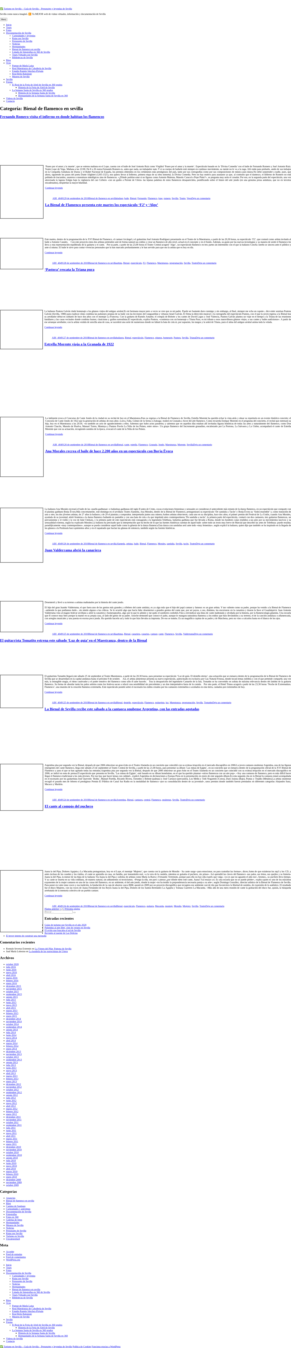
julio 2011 (11, 1128)
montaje (169, 906)
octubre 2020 (12, 964)
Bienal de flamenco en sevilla (26, 49)
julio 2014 (11, 1032)
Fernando (142, 198)
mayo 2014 (11, 1038)
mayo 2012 (11, 1103)
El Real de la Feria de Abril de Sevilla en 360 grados (37, 84)
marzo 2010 (11, 1171)
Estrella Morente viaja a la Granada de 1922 (79, 344)
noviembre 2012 (14, 1087)
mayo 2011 (11, 1133)
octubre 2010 (12, 1152)
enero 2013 (11, 1081)
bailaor (120, 198)
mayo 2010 (11, 1166)
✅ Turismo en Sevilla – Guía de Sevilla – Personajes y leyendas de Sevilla (36, 8)
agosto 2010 (12, 1158)
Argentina (121, 800)
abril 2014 (11, 1040)
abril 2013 (11, 1073)
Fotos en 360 (12, 1217)
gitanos (158, 337)
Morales (162, 543)
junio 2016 (11, 969)
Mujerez (187, 906)
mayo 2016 (11, 972)
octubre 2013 (12, 1057)
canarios (145, 634)
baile (126, 198)
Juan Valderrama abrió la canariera (73, 550)
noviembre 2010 (14, 1149)
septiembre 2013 (14, 1059)
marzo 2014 (11, 1043)
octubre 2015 (12, 991)
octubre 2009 (12, 1185)
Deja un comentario (201, 198)
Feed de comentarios (16, 1257)
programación (176, 263)
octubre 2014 (12, 1024)
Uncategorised (13, 1239)
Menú (3, 19)
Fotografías (11, 1214)
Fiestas (9, 82)
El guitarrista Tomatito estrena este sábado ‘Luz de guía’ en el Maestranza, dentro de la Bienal (73, 640)
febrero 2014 (12, 1046)
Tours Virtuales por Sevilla (25, 54)
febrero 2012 (12, 1111)
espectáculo (136, 263)
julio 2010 (11, 1160)
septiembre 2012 (14, 1092)
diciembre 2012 (13, 1084)
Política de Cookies (82, 1346)
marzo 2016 (11, 978)
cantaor (154, 634)
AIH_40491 (58, 198)
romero (167, 198)
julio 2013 (11, 1065)
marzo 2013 (11, 1076)
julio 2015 (11, 999)
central (147, 800)
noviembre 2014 (14, 1021)
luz (167, 702)
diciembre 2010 (13, 1147)
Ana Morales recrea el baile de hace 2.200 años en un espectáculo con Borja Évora (109, 451)
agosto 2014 (12, 1029)
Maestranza (162, 263)
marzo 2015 (11, 1010)
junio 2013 (11, 1068)
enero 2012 (11, 1114)
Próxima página (72, 909)
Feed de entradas (14, 1254)
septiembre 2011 (14, 1125)
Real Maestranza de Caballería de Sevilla (31, 68)
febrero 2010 (12, 1174)
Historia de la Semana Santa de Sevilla (36, 93)
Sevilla (9, 79)
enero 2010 (11, 1177)
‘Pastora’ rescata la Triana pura (69, 269)
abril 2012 (11, 1106)
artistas (129, 543)
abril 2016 (11, 975)
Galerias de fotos (14, 1220)
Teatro (182, 198)
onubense (166, 800)
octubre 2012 (12, 1089)
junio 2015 (11, 1002)
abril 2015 (11, 1008)
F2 (144, 263)
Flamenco (152, 198)
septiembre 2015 (14, 994)
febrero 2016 (12, 980)
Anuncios (10, 1198)
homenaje (167, 337)
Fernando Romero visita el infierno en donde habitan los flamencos (52, 117)
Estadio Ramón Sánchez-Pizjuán (27, 71)
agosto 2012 (12, 1095)
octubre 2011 (12, 1122)
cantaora (139, 800)
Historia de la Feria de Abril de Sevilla (36, 87)
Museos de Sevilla (21, 76)
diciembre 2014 (13, 1019)
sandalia (170, 543)
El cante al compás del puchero (69, 806)
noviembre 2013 (14, 1054)
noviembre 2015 (14, 989)
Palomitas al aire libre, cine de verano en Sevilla (67, 927)
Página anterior (52, 909)
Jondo (161, 444)
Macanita (159, 906)
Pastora (177, 337)
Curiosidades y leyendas (23, 35)
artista (119, 263)
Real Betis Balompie (22, 74)
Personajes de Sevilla (22, 41)
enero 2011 (11, 1144)
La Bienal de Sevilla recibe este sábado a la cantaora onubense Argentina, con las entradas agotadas (122, 709)
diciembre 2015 (13, 986)
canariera (136, 634)
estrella (133, 444)
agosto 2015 (12, 997)
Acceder (10, 1251)
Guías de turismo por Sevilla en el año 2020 (65, 925)
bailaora (120, 337)
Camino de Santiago (15, 1206)
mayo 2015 (11, 1005)
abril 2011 (11, 1136)
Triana (193, 337)
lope (160, 198)
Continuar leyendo (54, 188)
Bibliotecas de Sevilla (22, 57)
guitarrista (159, 702)
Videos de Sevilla (14, 98)
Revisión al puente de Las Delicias (61, 933)
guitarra (150, 906)
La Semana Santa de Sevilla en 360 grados (32, 90)
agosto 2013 (12, 1062)
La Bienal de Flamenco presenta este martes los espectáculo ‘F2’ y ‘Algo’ (101, 205)
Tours (9, 27)
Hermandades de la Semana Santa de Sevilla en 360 (43, 95)
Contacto (10, 101)
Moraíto (177, 906)
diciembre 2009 (13, 1179)
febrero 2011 (12, 1141)
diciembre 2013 (13, 1051)
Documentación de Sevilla (18, 33)
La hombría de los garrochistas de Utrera (48, 951)
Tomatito (208, 702)
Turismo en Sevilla (15, 1236)
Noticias (16, 44)
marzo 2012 (11, 1108)
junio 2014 (11, 1035)
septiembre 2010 (14, 1155)
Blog (8, 60)
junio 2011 (11, 1130)
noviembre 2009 (14, 1182)
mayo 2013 (11, 1070)
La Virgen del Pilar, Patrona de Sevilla (53, 948)
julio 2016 (11, 967)
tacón (186, 543)
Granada (153, 444)
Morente (181, 444)
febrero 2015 (12, 1013)
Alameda (120, 543)
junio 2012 (11, 1100)
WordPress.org (13, 1259)
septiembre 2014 (14, 1027)
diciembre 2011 (13, 1117)
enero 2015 (11, 1016)
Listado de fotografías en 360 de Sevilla (31, 52)
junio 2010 (11, 1163)
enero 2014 (11, 1049)
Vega (189, 198)
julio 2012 (11, 1098)
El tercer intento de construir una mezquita (26, 936)
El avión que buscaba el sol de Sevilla (63, 930)
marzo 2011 (11, 1138)
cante (126, 444)
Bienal (133, 198)
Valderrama (188, 634)
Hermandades (18, 46)
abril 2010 (11, 1168)
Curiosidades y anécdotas (18, 1209)
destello (127, 702)
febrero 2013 (12, 1078)
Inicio (9, 24)
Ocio (8, 63)
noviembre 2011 (14, 1119)
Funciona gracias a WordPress (106, 1346)
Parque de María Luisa (23, 65)
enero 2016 (11, 983)
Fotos (8, 30)
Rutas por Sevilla (20, 38)
